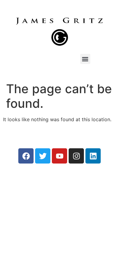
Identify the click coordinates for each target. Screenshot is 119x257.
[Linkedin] (93, 156)
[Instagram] (76, 156)
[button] (85, 59)
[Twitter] (42, 156)
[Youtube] (59, 156)
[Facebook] (26, 156)
